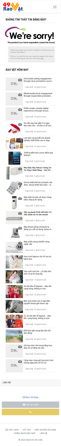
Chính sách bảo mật (25, 433)
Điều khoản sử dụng (45, 430)
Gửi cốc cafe (12, 430)
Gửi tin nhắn (32, 404)
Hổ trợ (27, 430)
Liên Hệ (43, 433)
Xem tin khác (32, 397)
